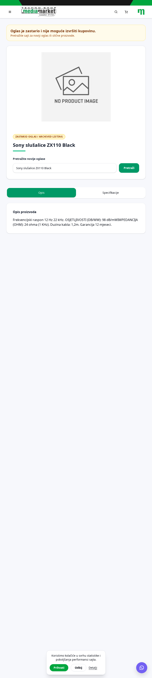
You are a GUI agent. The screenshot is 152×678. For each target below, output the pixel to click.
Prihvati (59, 667)
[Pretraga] (116, 11)
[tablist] (76, 192)
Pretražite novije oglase (29, 159)
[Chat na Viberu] (141, 667)
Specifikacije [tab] (111, 192)
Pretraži (129, 168)
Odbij (78, 667)
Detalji (93, 667)
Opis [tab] (41, 192)
